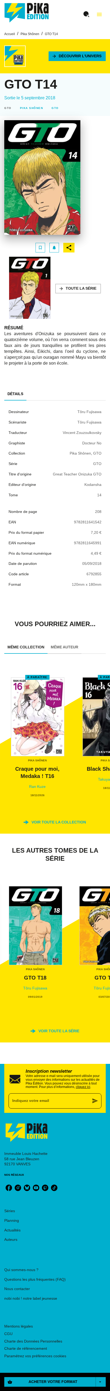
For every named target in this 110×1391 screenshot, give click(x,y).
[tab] (15, 394)
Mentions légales (18, 1326)
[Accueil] (26, 12)
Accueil (9, 34)
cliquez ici (83, 1087)
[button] (77, 56)
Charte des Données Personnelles (33, 1341)
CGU (8, 1334)
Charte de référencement (25, 1348)
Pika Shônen (30, 34)
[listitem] (8, 1187)
